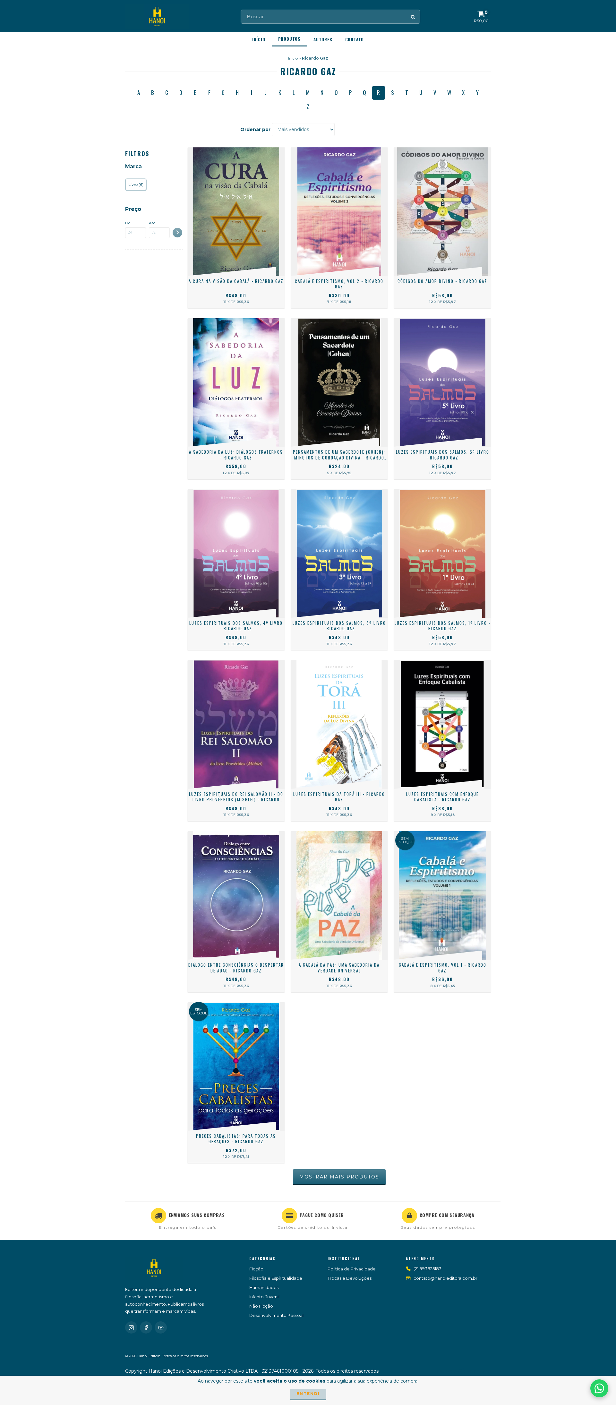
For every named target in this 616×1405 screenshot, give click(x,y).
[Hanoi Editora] (154, 1268)
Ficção (256, 1268)
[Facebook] (146, 1327)
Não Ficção (261, 1306)
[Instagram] (131, 1327)
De (127, 222)
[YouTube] (161, 1327)
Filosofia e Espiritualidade (275, 1278)
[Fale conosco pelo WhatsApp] (599, 1388)
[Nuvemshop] (463, 1372)
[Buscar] (413, 16)
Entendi (308, 1393)
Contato (354, 39)
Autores (322, 39)
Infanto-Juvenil (264, 1296)
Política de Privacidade (352, 1268)
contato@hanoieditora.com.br (445, 1278)
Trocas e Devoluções (350, 1278)
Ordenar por (255, 129)
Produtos (289, 39)
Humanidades (263, 1287)
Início (258, 39)
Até (152, 222)
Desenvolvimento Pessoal (276, 1315)
